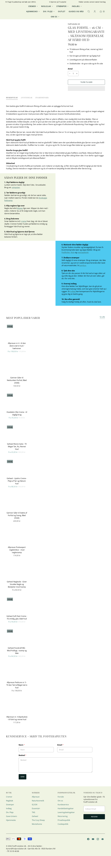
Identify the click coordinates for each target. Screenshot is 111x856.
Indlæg (76, 6)
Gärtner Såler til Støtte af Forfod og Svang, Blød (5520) (17, 515)
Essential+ (36, 808)
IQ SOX (34, 804)
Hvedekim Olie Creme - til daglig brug (17, 413)
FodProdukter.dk (19, 846)
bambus (82, 265)
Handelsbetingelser (66, 808)
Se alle (102, 317)
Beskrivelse (12, 97)
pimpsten (16, 187)
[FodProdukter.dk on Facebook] (88, 839)
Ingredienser (42, 97)
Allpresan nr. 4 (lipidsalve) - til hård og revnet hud (16, 718)
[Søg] (89, 11)
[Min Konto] (95, 11)
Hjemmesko (32, 11)
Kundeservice (63, 804)
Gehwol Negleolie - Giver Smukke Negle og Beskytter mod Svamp (17, 584)
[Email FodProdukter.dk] (102, 839)
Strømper (61, 6)
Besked (22, 755)
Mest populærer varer (23, 317)
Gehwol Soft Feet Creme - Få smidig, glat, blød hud (17, 617)
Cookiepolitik (63, 824)
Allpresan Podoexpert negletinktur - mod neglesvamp (17, 550)
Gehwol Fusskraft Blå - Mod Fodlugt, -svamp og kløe (17, 650)
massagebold (82, 252)
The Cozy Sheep (38, 820)
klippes (20, 208)
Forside (61, 797)
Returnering (63, 816)
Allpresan (36, 797)
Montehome (37, 824)
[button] (86, 88)
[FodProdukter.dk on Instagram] (97, 839)
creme (23, 221)
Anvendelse (26, 97)
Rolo (72, 252)
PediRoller (66, 252)
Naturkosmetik (38, 800)
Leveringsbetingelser (66, 812)
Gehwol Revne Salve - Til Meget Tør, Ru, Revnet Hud (17, 446)
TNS (33, 812)
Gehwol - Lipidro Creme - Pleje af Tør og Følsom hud (17, 481)
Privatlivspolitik (64, 820)
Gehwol (35, 816)
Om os (54, 16)
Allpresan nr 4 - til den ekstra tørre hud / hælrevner (17, 346)
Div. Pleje (48, 11)
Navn (22, 745)
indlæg (73, 291)
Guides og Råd (76, 11)
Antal (70, 69)
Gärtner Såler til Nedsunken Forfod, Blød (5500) (17, 380)
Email (60, 745)
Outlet (61, 11)
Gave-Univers (11, 816)
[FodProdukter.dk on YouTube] (93, 839)
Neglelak (46, 6)
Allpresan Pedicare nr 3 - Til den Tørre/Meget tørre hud (16, 685)
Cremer (32, 6)
